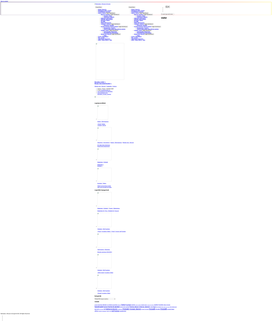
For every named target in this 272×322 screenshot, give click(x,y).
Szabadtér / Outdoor (106, 24)
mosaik (152, 309)
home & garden (114, 307)
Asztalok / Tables (108, 15)
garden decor (144, 305)
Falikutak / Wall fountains (107, 19)
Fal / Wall (103, 21)
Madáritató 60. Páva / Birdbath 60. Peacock (108, 211)
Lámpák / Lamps (105, 30)
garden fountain (158, 305)
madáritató (120, 309)
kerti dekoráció (173, 307)
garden (133, 305)
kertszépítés (101, 309)
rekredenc (104, 311)
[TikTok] (164, 11)
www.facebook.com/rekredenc (105, 91)
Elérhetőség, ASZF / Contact (104, 10)
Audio (105, 35)
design (104, 305)
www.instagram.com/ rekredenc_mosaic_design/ (104, 93)
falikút (123, 305)
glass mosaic (167, 305)
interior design (144, 307)
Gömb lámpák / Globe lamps (110, 31)
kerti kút (97, 309)
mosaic (126, 309)
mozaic (157, 309)
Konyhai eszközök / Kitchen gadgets (109, 26)
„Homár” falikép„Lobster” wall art (101, 124)
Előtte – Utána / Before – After (105, 40)
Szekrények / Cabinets (109, 17)
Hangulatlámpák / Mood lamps (111, 32)
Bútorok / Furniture (105, 14)
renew (108, 311)
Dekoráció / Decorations (107, 18)
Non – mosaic (101, 37)
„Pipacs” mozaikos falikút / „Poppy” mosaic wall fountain (111, 231)
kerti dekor (168, 307)
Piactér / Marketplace (103, 36)
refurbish (100, 311)
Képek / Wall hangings (106, 22)
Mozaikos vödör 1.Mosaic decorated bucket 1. (103, 82)
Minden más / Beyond (106, 34)
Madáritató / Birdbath (109, 25)
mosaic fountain (145, 309)
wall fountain (115, 311)
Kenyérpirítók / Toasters (109, 28)
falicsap (119, 304)
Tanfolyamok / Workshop (104, 38)
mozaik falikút (170, 309)
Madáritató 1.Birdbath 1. (100, 165)
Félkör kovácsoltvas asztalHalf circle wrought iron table (104, 186)
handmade (99, 307)
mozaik (163, 309)
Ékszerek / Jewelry (105, 20)
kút (105, 309)
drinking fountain (112, 305)
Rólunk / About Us (102, 9)
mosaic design (135, 309)
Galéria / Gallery (102, 13)
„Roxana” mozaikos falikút (103, 293)
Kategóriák (97, 299)
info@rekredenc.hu (105, 90)
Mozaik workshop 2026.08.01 (104, 252)
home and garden (124, 307)
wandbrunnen (123, 311)
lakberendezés (111, 309)
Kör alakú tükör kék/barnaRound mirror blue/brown (103, 145)
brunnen (100, 305)
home (105, 307)
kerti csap (163, 307)
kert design (158, 307)
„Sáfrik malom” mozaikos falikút (105, 272)
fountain (128, 305)
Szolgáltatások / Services (104, 11)
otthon (96, 311)
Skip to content (4, 1)
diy (107, 304)
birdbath (96, 304)
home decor (134, 307)
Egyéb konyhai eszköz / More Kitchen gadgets (114, 29)
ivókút (151, 307)
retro (110, 311)
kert (154, 307)
